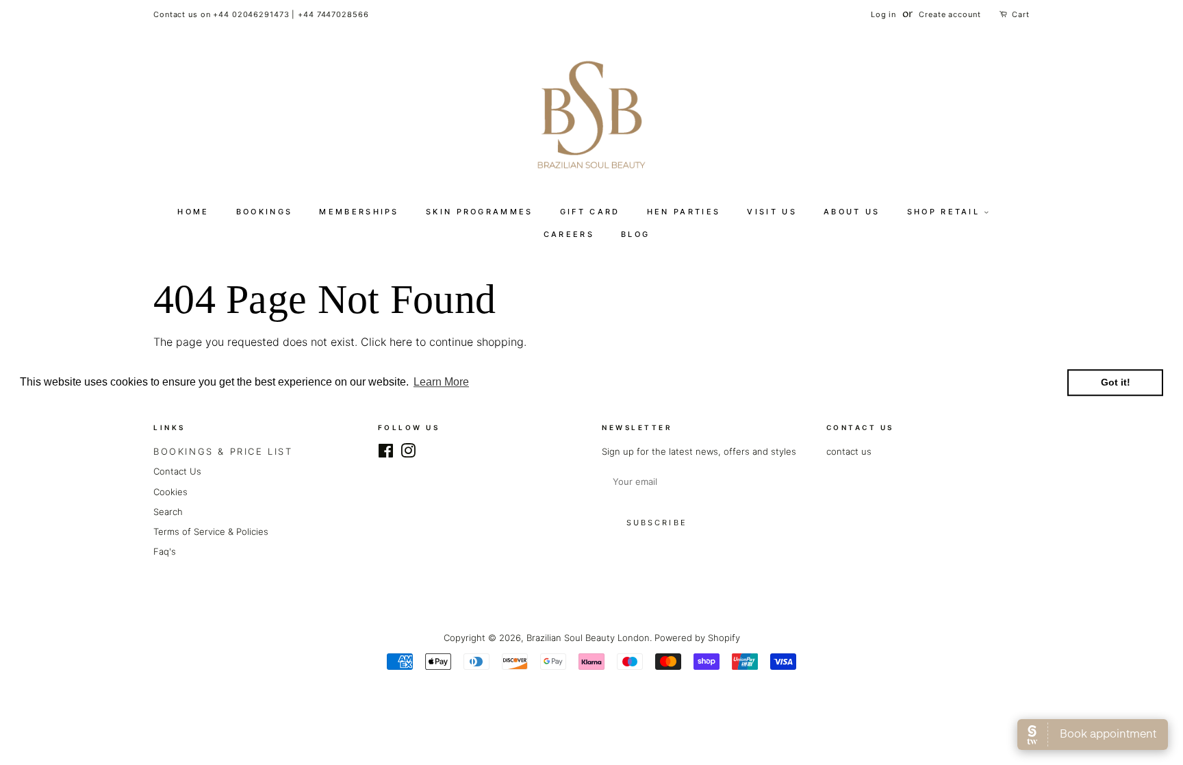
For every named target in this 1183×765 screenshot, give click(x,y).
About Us (852, 211)
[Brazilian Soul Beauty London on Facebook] (386, 453)
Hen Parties (683, 211)
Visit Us (771, 211)
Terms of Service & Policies (210, 531)
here (401, 342)
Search (168, 511)
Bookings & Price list (223, 451)
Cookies (170, 491)
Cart (1021, 14)
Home (193, 211)
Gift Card (590, 211)
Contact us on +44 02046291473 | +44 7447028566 (260, 14)
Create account (949, 14)
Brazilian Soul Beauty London (588, 637)
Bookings (264, 211)
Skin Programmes (479, 211)
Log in (883, 14)
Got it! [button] (1115, 382)
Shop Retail (945, 211)
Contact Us (177, 471)
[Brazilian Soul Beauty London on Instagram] (408, 453)
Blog (635, 234)
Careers (569, 234)
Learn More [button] (441, 382)
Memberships (358, 211)
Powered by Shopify (697, 637)
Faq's (164, 551)
